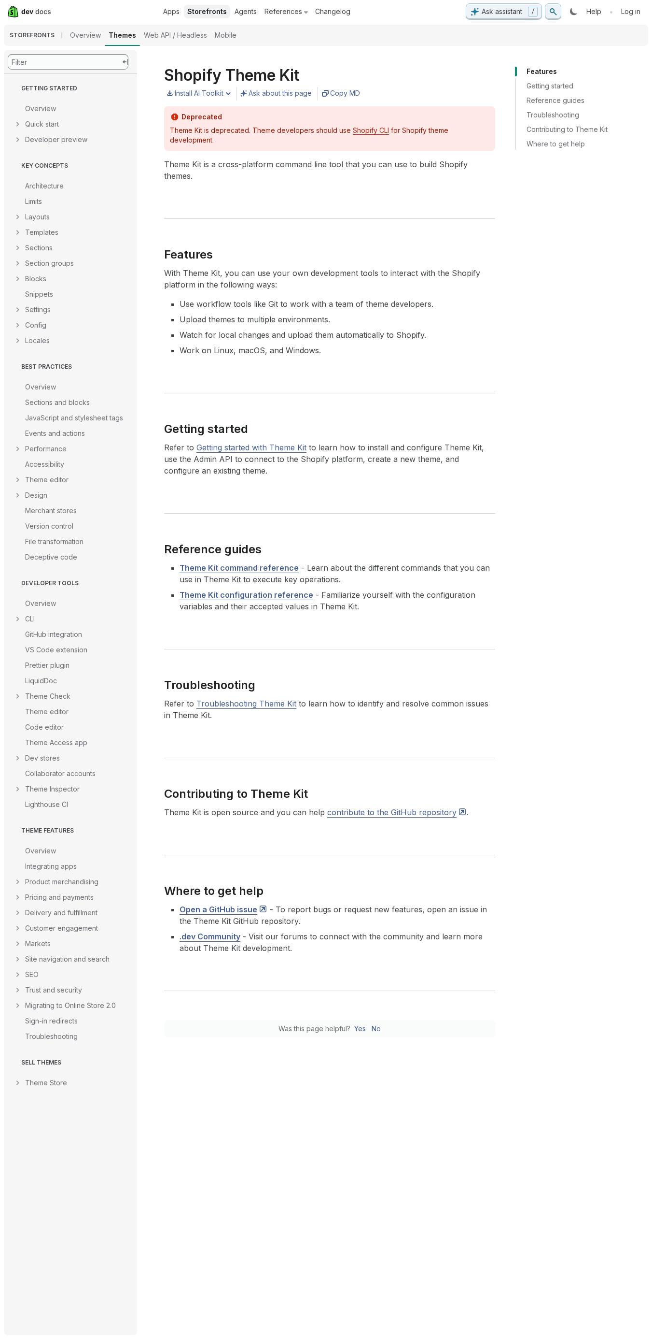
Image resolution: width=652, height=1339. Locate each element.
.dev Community (210, 936)
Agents (246, 11)
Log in (630, 11)
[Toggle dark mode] (574, 11)
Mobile (225, 35)
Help (593, 11)
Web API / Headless (175, 35)
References (283, 11)
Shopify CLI (371, 130)
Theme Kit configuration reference (246, 595)
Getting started (550, 86)
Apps (171, 11)
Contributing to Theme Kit (567, 129)
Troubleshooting (553, 115)
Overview (85, 35)
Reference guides (555, 100)
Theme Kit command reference (239, 568)
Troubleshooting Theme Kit (246, 703)
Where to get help (556, 144)
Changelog (332, 11)
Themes (122, 35)
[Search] (553, 11)
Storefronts (207, 11)
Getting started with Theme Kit (251, 447)
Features (542, 71)
